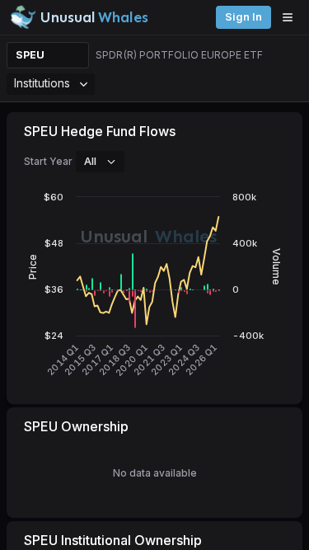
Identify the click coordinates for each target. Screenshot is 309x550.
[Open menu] (291, 17)
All (90, 160)
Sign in (243, 17)
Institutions (42, 83)
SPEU (30, 55)
